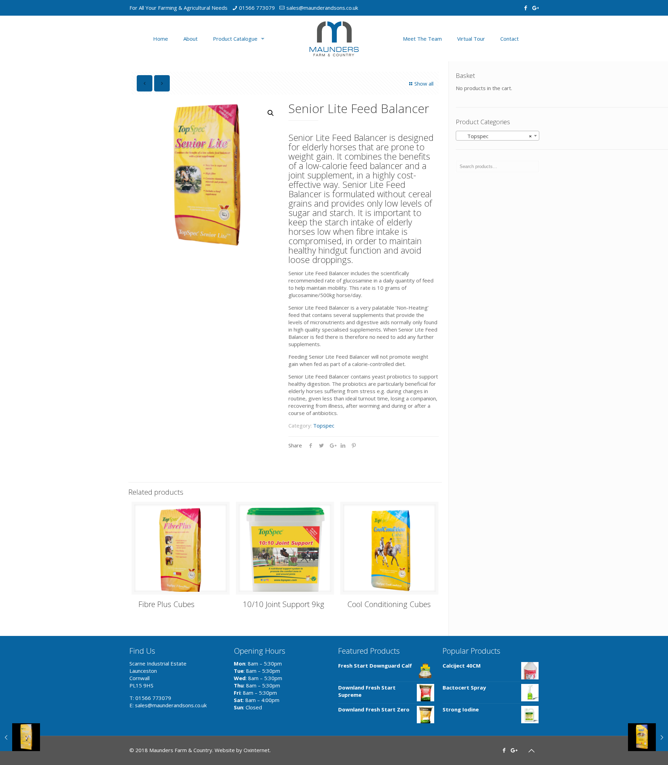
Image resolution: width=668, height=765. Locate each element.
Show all (424, 83)
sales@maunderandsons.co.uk (322, 7)
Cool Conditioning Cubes (389, 604)
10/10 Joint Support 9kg (283, 604)
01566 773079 (257, 7)
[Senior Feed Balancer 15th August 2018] (20, 737)
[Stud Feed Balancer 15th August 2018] (648, 737)
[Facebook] (525, 7)
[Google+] (535, 7)
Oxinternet (257, 750)
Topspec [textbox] (495, 136)
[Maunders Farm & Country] (334, 38)
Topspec (323, 425)
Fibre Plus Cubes (166, 604)
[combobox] (497, 136)
